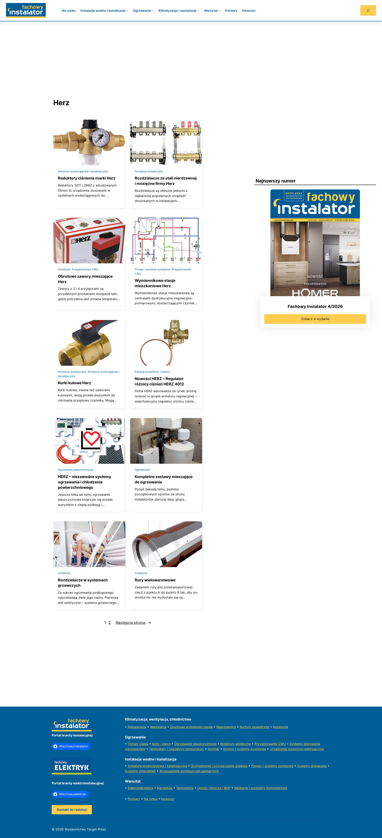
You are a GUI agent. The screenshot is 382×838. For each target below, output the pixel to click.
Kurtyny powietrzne (254, 727)
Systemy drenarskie (312, 766)
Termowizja (184, 788)
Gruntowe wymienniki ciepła (191, 727)
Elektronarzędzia (140, 788)
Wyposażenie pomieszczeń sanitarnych (189, 771)
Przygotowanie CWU (85, 269)
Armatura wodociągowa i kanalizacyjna (83, 171)
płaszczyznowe (204, 744)
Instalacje (64, 269)
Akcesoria (280, 727)
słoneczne (243, 744)
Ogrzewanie (142, 469)
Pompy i (258, 766)
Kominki (213, 749)
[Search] (368, 10)
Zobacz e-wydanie (315, 319)
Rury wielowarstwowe (155, 580)
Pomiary (134, 799)
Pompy (133, 744)
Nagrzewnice (226, 727)
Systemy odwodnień (140, 771)
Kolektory (228, 744)
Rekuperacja (137, 727)
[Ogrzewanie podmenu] (153, 11)
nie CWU (279, 744)
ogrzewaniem (135, 749)
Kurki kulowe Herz (74, 382)
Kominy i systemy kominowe (244, 749)
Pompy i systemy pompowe (152, 269)
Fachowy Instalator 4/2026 (315, 306)
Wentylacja (158, 727)
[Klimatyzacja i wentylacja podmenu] (198, 11)
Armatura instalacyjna (149, 171)
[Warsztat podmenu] (219, 11)
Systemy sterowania (305, 744)
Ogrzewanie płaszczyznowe (75, 469)
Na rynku (150, 799)
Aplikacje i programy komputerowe (260, 788)
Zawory (165, 371)
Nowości (167, 799)
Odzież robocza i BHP (213, 788)
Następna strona (133, 622)
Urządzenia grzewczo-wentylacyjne (297, 749)
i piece (166, 744)
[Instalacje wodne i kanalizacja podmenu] (127, 11)
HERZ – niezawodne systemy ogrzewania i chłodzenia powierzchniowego (84, 482)
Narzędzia (164, 788)
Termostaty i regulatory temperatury (176, 749)
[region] (191, 56)
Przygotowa (263, 744)
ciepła (143, 744)
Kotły (156, 744)
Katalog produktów (147, 371)
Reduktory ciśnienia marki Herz (86, 178)
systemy (271, 766)
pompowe (285, 766)
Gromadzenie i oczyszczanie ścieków (219, 766)
